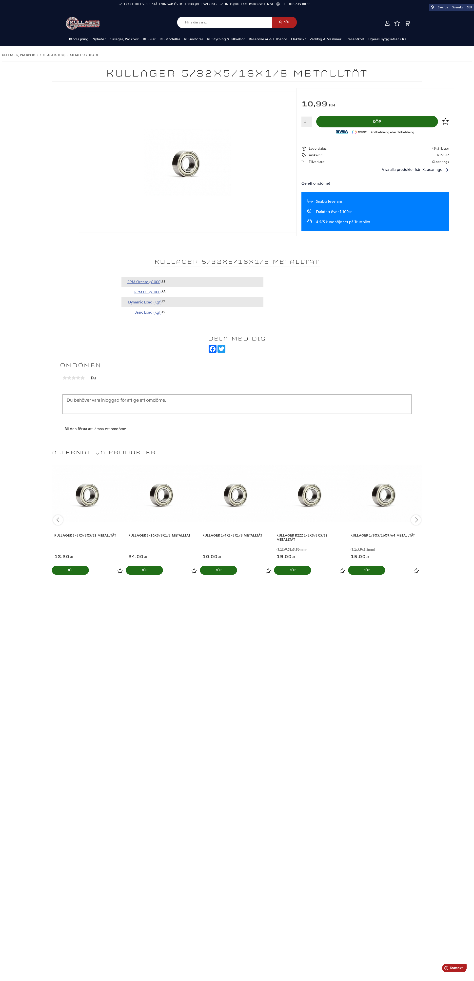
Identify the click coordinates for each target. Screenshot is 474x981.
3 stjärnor (73, 378)
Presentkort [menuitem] (354, 39)
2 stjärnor (69, 378)
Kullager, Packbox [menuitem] (124, 39)
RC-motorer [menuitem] (193, 39)
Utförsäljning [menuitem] (78, 39)
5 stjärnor (82, 378)
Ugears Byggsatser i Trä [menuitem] (387, 39)
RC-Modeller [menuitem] (170, 39)
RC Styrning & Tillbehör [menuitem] (226, 39)
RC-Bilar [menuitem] (149, 39)
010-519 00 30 (300, 4)
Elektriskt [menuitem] (298, 39)
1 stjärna (64, 378)
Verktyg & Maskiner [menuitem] (325, 39)
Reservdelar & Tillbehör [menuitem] (268, 39)
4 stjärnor (78, 378)
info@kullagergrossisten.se (249, 4)
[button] (397, 23)
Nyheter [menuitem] (99, 39)
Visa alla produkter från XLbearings (412, 169)
